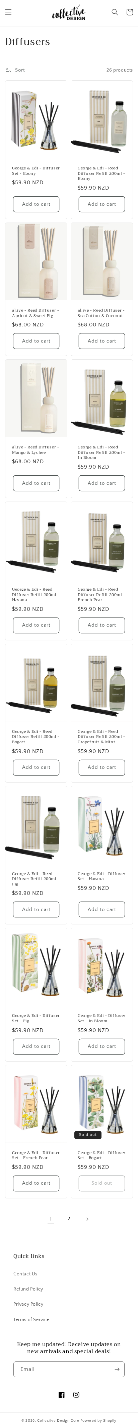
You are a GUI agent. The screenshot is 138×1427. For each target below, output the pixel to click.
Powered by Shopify (98, 1421)
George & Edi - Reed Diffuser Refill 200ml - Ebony (101, 174)
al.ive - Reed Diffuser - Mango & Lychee (35, 450)
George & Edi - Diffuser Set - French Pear (36, 1155)
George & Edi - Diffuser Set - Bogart (102, 1155)
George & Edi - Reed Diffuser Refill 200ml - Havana (36, 595)
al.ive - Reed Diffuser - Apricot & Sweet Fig (35, 313)
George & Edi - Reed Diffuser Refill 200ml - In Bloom (101, 453)
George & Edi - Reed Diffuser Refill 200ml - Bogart (36, 737)
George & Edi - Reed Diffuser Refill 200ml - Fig (36, 879)
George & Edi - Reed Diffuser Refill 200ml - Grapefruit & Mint (101, 737)
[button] (8, 12)
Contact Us (25, 1274)
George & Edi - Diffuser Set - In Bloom (102, 1018)
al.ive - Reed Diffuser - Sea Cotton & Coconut (101, 313)
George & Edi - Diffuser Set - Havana (102, 876)
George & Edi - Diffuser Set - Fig (36, 1018)
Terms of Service (31, 1319)
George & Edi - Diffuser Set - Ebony (36, 171)
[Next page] (87, 1219)
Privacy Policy (28, 1304)
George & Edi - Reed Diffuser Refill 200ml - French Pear (101, 595)
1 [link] (51, 1219)
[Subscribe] (117, 1369)
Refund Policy (28, 1289)
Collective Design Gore (58, 1421)
